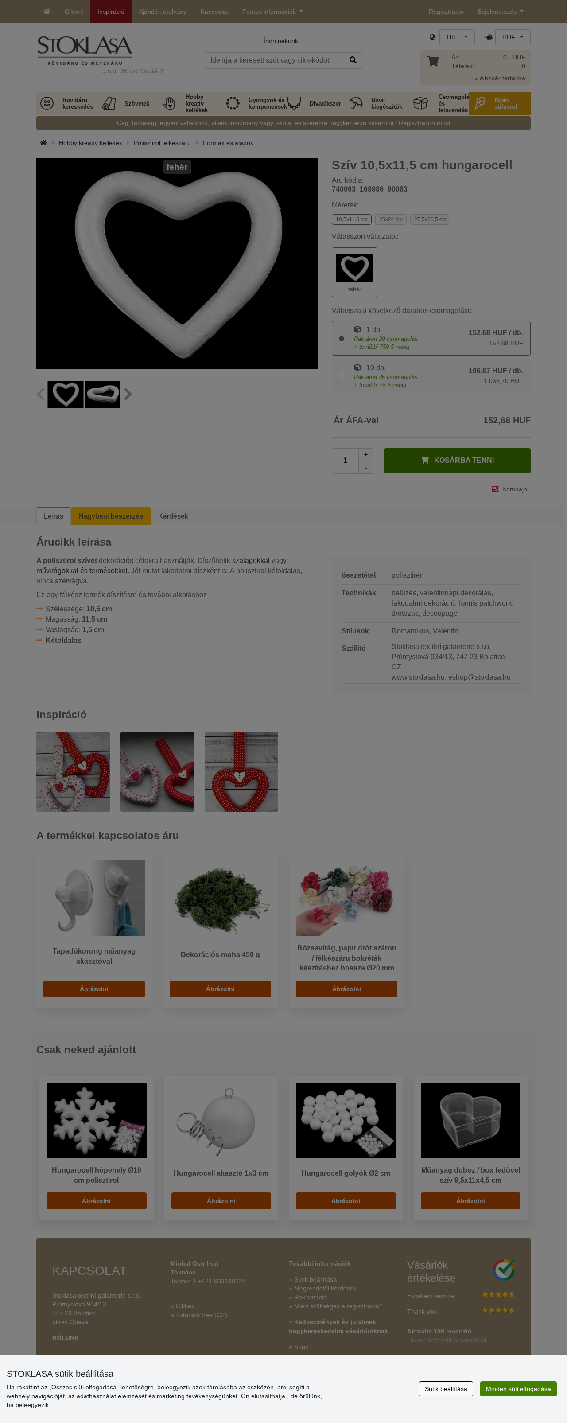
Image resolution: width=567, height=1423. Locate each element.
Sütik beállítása (446, 1388)
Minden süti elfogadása (518, 1388)
